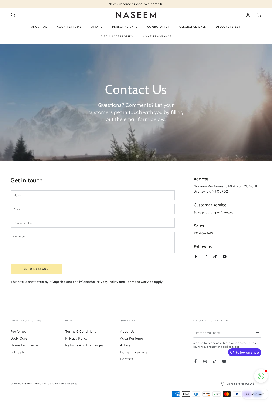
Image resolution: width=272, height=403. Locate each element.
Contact (126, 359)
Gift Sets (18, 352)
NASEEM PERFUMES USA (37, 383)
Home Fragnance (134, 352)
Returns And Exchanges (84, 345)
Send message (36, 269)
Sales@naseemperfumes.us (213, 212)
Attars (125, 345)
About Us (127, 331)
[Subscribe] (258, 332)
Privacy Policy (107, 281)
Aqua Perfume (131, 338)
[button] (12, 15)
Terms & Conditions (80, 331)
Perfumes (19, 331)
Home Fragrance (24, 345)
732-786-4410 (204, 233)
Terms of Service (139, 281)
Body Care (19, 338)
